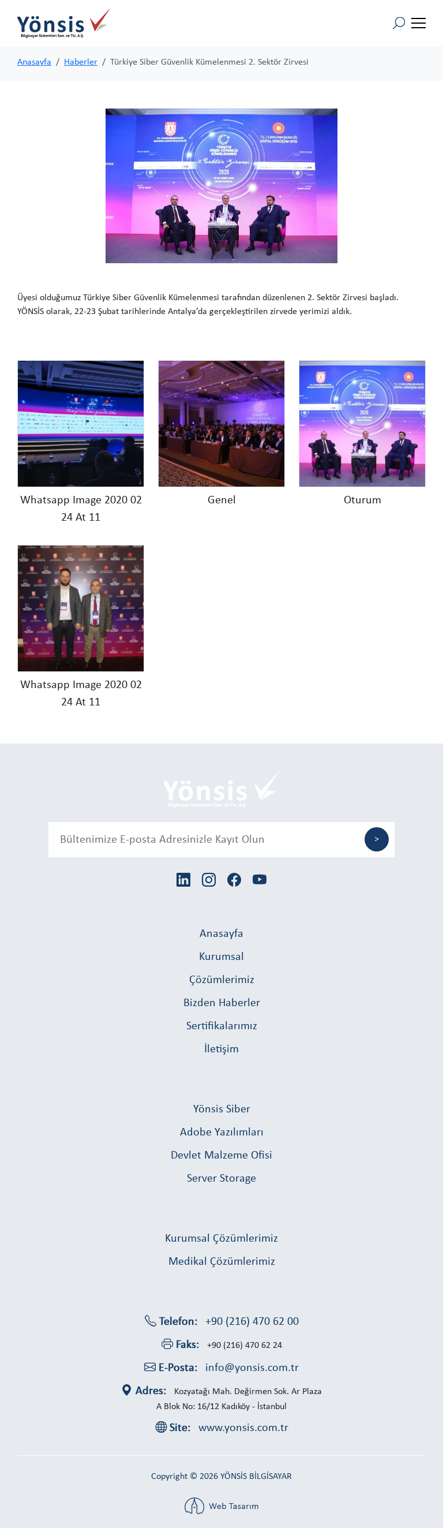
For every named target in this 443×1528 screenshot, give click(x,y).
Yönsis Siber (221, 1109)
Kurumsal (221, 957)
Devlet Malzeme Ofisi (221, 1155)
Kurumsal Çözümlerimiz (221, 1239)
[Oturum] (362, 423)
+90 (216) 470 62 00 (252, 1322)
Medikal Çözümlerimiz (221, 1262)
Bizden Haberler (221, 1003)
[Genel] (221, 423)
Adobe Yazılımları (222, 1132)
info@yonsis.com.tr (252, 1368)
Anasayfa (34, 62)
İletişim (221, 1049)
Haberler (80, 62)
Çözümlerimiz (221, 980)
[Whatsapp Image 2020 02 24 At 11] (80, 423)
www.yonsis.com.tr (243, 1428)
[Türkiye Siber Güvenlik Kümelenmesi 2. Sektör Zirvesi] (221, 185)
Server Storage (221, 1179)
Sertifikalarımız (221, 1026)
